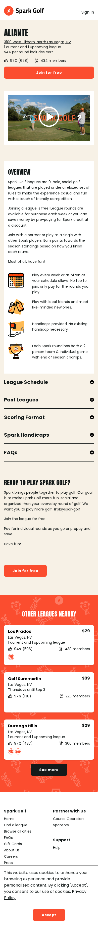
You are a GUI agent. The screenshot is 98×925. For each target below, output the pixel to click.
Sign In (87, 12)
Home (9, 818)
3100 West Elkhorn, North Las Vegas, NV (37, 41)
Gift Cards (13, 843)
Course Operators (68, 818)
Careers (11, 856)
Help (57, 847)
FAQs (8, 837)
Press (8, 862)
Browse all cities (17, 831)
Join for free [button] (49, 72)
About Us (12, 850)
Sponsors (61, 825)
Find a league (15, 825)
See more (49, 769)
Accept (49, 914)
